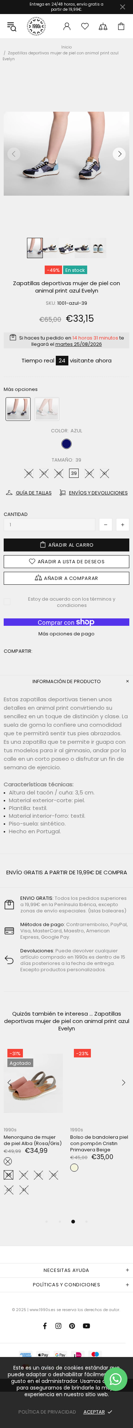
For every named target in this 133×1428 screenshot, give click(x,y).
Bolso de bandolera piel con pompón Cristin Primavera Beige (99, 1143)
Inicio (66, 47)
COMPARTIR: (18, 651)
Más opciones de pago (66, 634)
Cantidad (16, 514)
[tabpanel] (33, 1128)
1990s (36, 26)
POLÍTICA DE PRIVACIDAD (47, 1411)
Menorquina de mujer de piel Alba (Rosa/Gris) (33, 1140)
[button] (18, 409)
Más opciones (21, 389)
